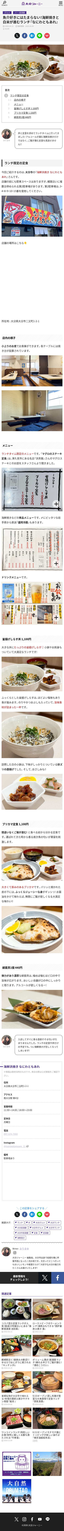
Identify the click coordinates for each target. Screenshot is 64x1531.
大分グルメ (40, 1222)
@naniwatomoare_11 (15, 1146)
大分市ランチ (54, 1227)
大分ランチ (55, 1222)
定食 (36, 1233)
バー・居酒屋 (20, 12)
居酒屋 (46, 1233)
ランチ (20, 1222)
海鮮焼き (21, 1237)
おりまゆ (24, 1248)
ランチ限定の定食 (19, 95)
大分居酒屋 (22, 1227)
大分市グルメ (37, 1227)
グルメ (7, 12)
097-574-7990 (11, 1134)
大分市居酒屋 (22, 1233)
